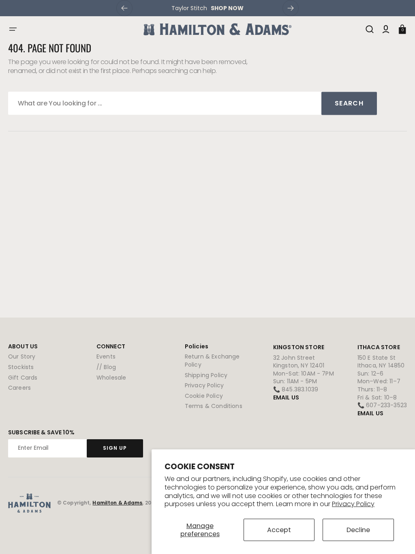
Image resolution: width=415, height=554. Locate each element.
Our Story (21, 357)
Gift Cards (23, 378)
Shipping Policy (206, 375)
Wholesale (111, 378)
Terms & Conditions (213, 406)
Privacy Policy (353, 504)
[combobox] (192, 103)
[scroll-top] (398, 537)
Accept (279, 530)
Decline (358, 530)
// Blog (106, 367)
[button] (13, 29)
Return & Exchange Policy (212, 361)
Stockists (21, 367)
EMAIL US (286, 397)
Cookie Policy (204, 396)
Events (106, 357)
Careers (19, 388)
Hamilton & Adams (117, 503)
